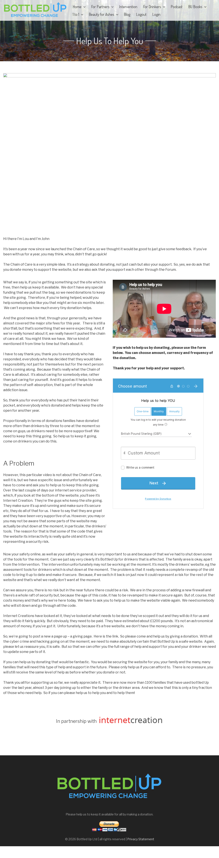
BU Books (195, 6)
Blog (127, 14)
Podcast (176, 6)
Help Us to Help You (109, 40)
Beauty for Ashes (101, 14)
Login (156, 14)
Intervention (128, 6)
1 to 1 (76, 14)
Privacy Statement (140, 839)
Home (77, 6)
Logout (141, 14)
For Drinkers (152, 6)
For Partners (100, 6)
